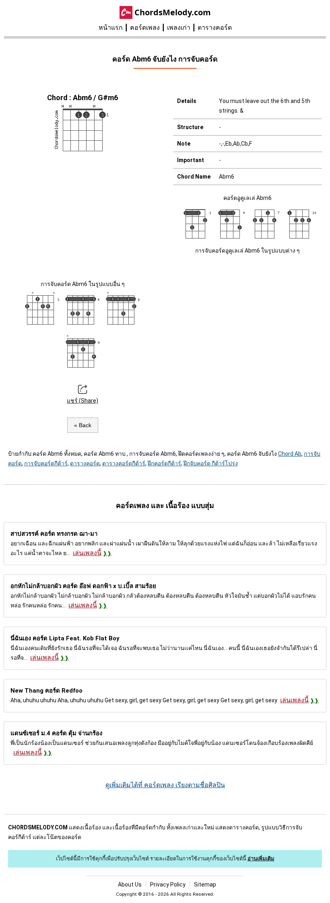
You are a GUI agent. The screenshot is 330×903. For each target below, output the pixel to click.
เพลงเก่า (178, 27)
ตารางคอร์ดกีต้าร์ (123, 463)
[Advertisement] (82, 214)
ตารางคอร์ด (215, 27)
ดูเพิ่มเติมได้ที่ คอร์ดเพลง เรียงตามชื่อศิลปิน (165, 785)
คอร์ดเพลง (145, 27)
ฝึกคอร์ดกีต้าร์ (164, 463)
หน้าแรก (111, 27)
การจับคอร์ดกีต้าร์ (46, 463)
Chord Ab (289, 453)
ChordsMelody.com (172, 12)
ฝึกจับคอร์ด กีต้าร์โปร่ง (211, 463)
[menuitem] (114, 28)
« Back (82, 425)
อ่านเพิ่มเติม (261, 859)
